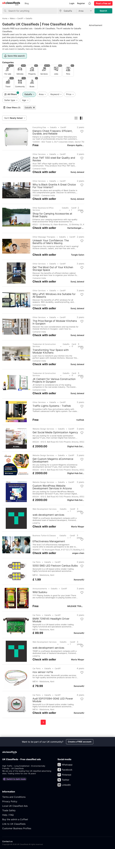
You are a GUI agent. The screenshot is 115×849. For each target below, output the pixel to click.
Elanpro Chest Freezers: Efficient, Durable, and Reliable (53, 132)
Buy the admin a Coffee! (15, 819)
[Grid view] (76, 118)
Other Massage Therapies (44, 237)
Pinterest (66, 774)
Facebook (67, 769)
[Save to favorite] (82, 131)
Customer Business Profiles (16, 828)
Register (81, 3)
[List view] (81, 118)
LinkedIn (66, 784)
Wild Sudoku (40, 592)
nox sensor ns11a (43, 672)
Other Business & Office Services (43, 209)
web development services (48, 514)
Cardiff (63, 127)
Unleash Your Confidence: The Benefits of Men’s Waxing (51, 241)
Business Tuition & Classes (44, 535)
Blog (27, 3)
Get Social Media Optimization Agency (55, 432)
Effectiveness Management (49, 541)
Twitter (65, 779)
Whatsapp (67, 764)
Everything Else (39, 127)
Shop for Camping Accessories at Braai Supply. (52, 215)
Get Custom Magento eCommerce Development (53, 460)
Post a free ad (103, 3)
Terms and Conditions (14, 797)
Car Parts (37, 562)
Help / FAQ (8, 814)
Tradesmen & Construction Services (44, 345)
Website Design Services (43, 429)
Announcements (40, 588)
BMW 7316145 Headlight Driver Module (51, 620)
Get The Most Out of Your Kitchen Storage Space (53, 268)
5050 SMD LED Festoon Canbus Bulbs (55, 565)
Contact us (7, 841)
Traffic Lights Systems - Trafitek (52, 405)
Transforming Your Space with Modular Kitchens (51, 351)
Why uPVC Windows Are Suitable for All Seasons (54, 295)
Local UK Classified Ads (15, 805)
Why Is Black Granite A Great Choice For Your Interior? (54, 186)
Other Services (39, 154)
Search (103, 10)
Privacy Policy (9, 801)
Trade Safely (9, 810)
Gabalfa (28, 107)
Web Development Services (45, 509)
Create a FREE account (79, 741)
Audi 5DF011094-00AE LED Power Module (53, 700)
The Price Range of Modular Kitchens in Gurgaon (55, 322)
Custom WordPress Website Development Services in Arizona (52, 487)
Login (71, 3)
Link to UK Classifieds (14, 823)
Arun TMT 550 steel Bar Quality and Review (54, 159)
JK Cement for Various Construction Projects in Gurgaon (54, 380)
